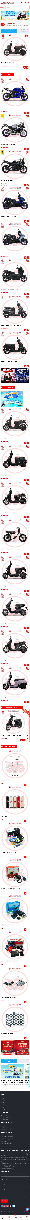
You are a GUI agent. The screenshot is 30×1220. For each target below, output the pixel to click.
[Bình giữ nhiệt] (15, 800)
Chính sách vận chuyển (6, 1143)
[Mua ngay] (28, 149)
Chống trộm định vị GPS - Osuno (8, 852)
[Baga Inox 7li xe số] (15, 764)
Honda (2, 1098)
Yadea (2, 1104)
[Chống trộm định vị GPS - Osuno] (15, 836)
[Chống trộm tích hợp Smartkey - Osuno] (15, 873)
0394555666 (9, 1166)
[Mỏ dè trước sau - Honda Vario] (15, 981)
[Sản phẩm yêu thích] (20, 3)
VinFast (2, 1102)
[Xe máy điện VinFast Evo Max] (15, 459)
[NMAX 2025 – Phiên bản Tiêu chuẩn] (15, 273)
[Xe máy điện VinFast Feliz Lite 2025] (15, 644)
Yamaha (3, 1100)
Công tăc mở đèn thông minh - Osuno (10, 961)
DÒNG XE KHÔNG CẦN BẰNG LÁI (11, 707)
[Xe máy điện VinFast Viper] (15, 47)
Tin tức (21, 1218)
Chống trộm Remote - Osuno (7, 924)
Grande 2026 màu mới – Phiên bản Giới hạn (11, 325)
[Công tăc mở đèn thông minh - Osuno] (15, 945)
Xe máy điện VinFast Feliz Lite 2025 (9, 660)
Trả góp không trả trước (6, 1128)
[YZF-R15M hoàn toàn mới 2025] (15, 128)
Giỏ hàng (15, 1217)
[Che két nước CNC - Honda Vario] (15, 1017)
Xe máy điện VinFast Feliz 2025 (8, 512)
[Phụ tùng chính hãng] (8, 1047)
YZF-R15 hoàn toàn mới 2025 (7, 180)
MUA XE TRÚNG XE (7, 387)
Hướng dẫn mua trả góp (6, 1129)
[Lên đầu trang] (28, 1213)
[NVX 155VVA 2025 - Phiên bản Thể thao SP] (15, 237)
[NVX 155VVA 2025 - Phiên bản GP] (15, 201)
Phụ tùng (3, 1109)
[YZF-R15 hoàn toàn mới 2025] (15, 164)
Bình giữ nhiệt (4, 816)
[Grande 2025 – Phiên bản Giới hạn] (15, 345)
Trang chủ (3, 1218)
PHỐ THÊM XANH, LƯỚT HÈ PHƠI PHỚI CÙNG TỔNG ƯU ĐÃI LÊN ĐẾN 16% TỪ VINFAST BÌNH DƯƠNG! (12, 1082)
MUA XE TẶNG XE (6, 74)
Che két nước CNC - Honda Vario (8, 1033)
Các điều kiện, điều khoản (7, 1138)
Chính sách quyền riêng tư (7, 1136)
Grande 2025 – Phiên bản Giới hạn (9, 361)
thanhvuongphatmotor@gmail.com (9, 1168)
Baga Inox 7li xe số (5, 780)
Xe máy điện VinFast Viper (7, 62)
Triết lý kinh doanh (5, 1119)
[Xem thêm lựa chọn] (27, 67)
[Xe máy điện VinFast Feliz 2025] (15, 496)
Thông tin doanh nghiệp (6, 1117)
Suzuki (2, 1107)
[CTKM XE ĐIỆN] (12, 399)
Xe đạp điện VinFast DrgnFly (7, 549)
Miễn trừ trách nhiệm (6, 1140)
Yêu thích (27, 1218)
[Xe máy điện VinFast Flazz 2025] (15, 607)
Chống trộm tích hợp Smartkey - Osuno (10, 888)
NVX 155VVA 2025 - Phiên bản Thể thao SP (11, 252)
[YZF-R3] (15, 92)
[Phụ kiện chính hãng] (22, 1047)
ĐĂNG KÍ (4, 1201)
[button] (15, 19)
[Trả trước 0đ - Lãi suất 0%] (15, 15)
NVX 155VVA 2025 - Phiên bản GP (8, 216)
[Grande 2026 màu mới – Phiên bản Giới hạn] (15, 309)
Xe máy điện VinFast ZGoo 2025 (8, 586)
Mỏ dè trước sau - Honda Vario (8, 997)
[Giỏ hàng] (24, 3)
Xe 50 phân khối (4, 1105)
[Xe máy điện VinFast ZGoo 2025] (15, 570)
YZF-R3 (2, 108)
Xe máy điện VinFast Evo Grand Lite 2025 (10, 697)
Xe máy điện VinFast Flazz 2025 (8, 623)
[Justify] (27, 7)
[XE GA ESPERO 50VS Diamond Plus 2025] (13, 722)
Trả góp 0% (3, 1126)
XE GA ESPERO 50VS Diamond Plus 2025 (11, 735)
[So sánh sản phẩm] (27, 3)
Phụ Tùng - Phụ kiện (8, 746)
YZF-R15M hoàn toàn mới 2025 (8, 144)
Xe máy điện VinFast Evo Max (8, 475)
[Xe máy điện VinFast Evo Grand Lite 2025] (15, 681)
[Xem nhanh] (24, 67)
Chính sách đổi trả (5, 1141)
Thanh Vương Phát (13, 1211)
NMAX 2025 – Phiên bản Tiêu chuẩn (9, 289)
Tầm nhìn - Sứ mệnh (6, 1116)
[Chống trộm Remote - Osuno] (15, 909)
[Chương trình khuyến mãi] (8, 375)
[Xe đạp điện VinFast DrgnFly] (15, 533)
